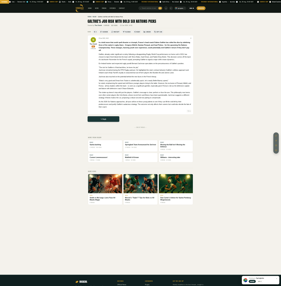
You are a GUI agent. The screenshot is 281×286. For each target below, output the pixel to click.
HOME (90, 8)
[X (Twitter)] (276, 136)
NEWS (97, 8)
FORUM (104, 8)
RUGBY (94, 17)
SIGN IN (191, 8)
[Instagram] (276, 145)
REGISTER (201, 8)
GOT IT (260, 281)
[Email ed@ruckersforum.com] (276, 150)
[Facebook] (276, 141)
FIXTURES (4, 2)
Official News (121, 284)
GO (160, 8)
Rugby (147, 284)
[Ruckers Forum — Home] (80, 8)
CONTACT (122, 8)
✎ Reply (103, 119)
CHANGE (252, 281)
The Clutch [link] (98, 25)
